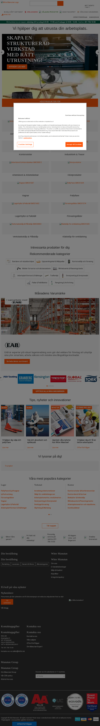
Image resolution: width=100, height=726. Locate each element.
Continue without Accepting (74, 115)
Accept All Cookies (74, 144)
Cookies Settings (25, 144)
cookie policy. (27, 138)
